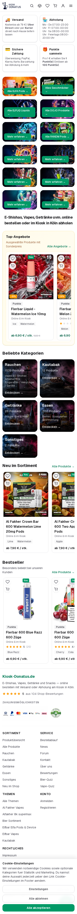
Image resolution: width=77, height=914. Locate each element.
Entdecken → (14, 393)
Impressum (9, 855)
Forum (44, 753)
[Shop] (39, 5)
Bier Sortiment (11, 821)
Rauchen (8, 753)
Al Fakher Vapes (13, 807)
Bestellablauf (48, 740)
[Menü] (71, 5)
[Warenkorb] (55, 5)
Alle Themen (10, 801)
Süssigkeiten (59, 416)
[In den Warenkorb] (12, 266)
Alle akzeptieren (38, 908)
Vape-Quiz (47, 786)
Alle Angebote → (59, 246)
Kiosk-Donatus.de (18, 676)
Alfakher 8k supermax (16, 814)
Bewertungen (49, 773)
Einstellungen (38, 889)
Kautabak (8, 760)
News (44, 747)
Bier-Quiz (46, 779)
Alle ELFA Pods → (17, 91)
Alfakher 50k (12, 379)
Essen (6, 773)
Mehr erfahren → (17, 136)
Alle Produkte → (63, 466)
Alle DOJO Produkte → (57, 112)
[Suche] (32, 5)
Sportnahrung (50, 419)
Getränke (8, 766)
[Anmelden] (63, 5)
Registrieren (48, 807)
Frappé (9, 416)
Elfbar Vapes (10, 834)
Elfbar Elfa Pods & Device (19, 827)
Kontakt (45, 760)
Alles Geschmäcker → (57, 89)
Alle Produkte (11, 747)
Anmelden (46, 801)
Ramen (46, 416)
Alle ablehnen (38, 898)
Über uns (46, 766)
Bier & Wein (21, 416)
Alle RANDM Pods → (57, 136)
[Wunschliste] (47, 5)
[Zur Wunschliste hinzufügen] (12, 258)
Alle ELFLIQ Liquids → (18, 112)
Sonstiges (9, 779)
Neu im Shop (10, 786)
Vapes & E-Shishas (15, 375)
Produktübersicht (13, 740)
